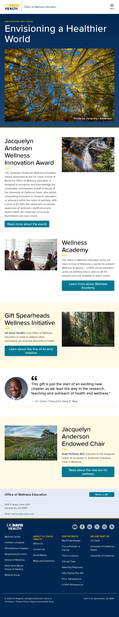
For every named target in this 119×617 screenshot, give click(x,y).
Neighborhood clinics (16, 554)
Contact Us (39, 549)
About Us (38, 543)
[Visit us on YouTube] (74, 526)
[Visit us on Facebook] (81, 526)
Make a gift (101, 494)
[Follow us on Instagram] (103, 526)
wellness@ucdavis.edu (22, 513)
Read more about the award (27, 224)
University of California (102, 555)
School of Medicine (15, 560)
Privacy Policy (22, 601)
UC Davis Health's (15, 333)
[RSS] (110, 526)
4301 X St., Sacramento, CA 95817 (99, 598)
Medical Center (12, 536)
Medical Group (12, 575)
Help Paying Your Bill (72, 573)
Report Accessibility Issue (42, 601)
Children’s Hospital (14, 542)
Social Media (39, 555)
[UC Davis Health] (15, 526)
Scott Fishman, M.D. (73, 454)
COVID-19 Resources (72, 584)
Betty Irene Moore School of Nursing (14, 567)
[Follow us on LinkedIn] (88, 526)
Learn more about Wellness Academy (88, 285)
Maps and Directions (43, 561)
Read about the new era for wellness (88, 472)
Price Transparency (71, 578)
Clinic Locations (70, 555)
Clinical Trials (68, 561)
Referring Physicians (72, 567)
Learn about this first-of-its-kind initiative (31, 351)
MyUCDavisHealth (71, 540)
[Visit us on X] (96, 526)
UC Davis (95, 540)
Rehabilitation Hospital (16, 548)
